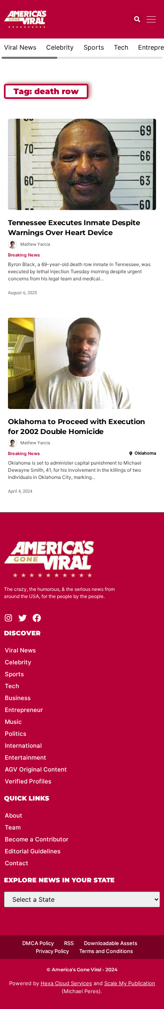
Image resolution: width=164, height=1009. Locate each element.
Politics (15, 733)
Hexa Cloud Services (66, 983)
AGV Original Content (36, 769)
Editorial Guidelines (33, 851)
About (13, 815)
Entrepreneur (24, 710)
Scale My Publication (129, 983)
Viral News (20, 47)
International (23, 745)
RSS (69, 943)
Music (13, 721)
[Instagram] (8, 618)
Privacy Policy (52, 951)
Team (13, 827)
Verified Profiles (28, 781)
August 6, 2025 (22, 292)
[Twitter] (22, 618)
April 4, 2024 (20, 491)
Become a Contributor (36, 839)
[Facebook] (37, 618)
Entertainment (25, 757)
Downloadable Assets (110, 943)
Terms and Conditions (106, 951)
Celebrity (60, 47)
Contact (16, 863)
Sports (94, 47)
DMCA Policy (38, 943)
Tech (121, 47)
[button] (137, 19)
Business (18, 698)
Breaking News (24, 255)
